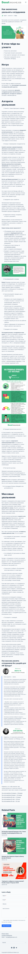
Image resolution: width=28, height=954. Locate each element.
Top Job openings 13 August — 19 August (12, 793)
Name (4, 895)
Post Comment (6, 925)
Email (4, 899)
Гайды (15, 15)
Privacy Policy (5, 933)
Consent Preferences (7, 935)
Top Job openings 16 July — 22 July (11, 801)
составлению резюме (9, 247)
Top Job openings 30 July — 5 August (11, 797)
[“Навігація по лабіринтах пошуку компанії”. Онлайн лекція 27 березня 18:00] (14, 870)
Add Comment (6, 908)
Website (4, 904)
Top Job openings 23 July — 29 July (11, 799)
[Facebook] (11, 947)
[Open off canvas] (25, 2)
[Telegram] (16, 947)
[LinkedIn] (14, 947)
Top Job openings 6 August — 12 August (12, 795)
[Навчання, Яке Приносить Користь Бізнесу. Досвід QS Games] (14, 846)
